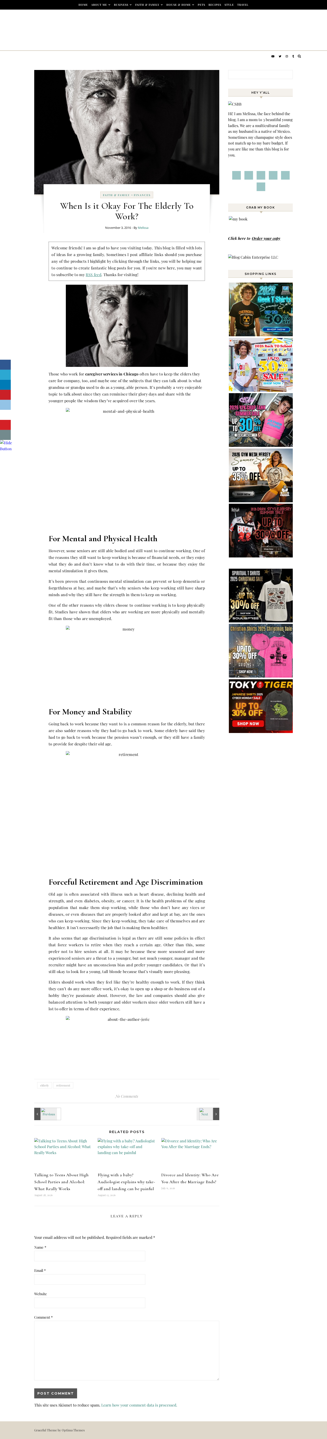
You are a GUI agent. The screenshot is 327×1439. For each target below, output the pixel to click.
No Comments (126, 1096)
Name (40, 1247)
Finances (142, 195)
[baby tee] (261, 445)
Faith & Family (147, 4)
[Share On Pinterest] (5, 395)
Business (121, 4)
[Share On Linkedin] (5, 385)
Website (40, 1293)
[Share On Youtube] (5, 425)
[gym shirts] (261, 500)
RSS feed (93, 274)
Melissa (143, 227)
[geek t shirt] (261, 334)
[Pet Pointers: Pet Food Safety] (208, 1114)
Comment (43, 1317)
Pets (201, 4)
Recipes (215, 4)
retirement (63, 1085)
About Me (99, 4)
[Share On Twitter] (5, 375)
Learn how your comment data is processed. (139, 1404)
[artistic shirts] (261, 620)
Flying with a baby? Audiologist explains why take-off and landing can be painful (126, 1181)
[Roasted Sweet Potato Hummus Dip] (45, 1114)
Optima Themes (73, 1430)
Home (83, 4)
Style (229, 4)
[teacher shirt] (261, 390)
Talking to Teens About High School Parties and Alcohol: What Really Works (61, 1181)
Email (40, 1270)
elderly (44, 1085)
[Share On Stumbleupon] (5, 415)
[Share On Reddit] (5, 405)
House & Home (178, 4)
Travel (242, 4)
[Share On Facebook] (5, 365)
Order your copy (266, 238)
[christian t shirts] (261, 676)
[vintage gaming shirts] (261, 555)
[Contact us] (5, 435)
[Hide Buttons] (6, 448)
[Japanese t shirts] (261, 731)
